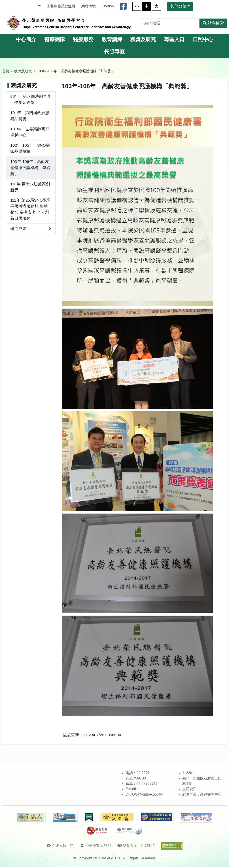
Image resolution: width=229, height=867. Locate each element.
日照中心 (203, 39)
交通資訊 (189, 789)
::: (39, 6)
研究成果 (18, 228)
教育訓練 (112, 39)
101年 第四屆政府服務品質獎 (29, 116)
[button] (221, 859)
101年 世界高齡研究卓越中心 (29, 132)
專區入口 (174, 39)
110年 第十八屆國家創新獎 (30, 187)
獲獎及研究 (143, 39)
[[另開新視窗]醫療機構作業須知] (157, 817)
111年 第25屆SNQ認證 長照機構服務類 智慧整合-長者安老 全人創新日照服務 (30, 209)
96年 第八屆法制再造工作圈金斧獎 (30, 99)
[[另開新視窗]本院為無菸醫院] (97, 830)
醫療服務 (83, 39)
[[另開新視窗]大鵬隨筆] (196, 817)
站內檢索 (216, 23)
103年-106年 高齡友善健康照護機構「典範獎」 (30, 167)
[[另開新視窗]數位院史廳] (117, 817)
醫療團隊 (55, 39)
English (108, 6)
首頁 (5, 71)
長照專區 (114, 51)
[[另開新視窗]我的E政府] (89, 817)
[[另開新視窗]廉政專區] (129, 830)
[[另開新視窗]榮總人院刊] (30, 817)
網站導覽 (88, 6)
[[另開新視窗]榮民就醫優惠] (65, 817)
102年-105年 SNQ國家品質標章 (30, 148)
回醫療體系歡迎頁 (61, 6)
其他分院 (178, 6)
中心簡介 (26, 39)
